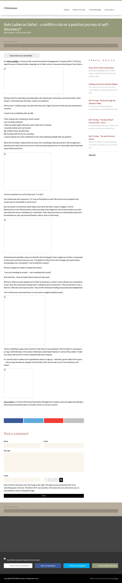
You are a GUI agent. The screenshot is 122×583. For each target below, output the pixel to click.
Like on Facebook (48, 565)
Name (6, 441)
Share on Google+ (53, 420)
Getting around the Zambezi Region (103, 84)
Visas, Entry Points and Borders (101, 68)
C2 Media (115, 578)
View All (92, 155)
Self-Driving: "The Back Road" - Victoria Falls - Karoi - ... (102, 121)
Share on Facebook (13, 420)
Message (7, 451)
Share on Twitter (33, 420)
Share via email (74, 420)
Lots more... (110, 9)
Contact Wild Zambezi (107, 565)
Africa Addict (13, 61)
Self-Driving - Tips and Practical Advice (102, 137)
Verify (6, 476)
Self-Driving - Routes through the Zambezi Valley (102, 101)
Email (46, 441)
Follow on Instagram (77, 565)
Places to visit (79, 9)
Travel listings (95, 9)
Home (66, 9)
